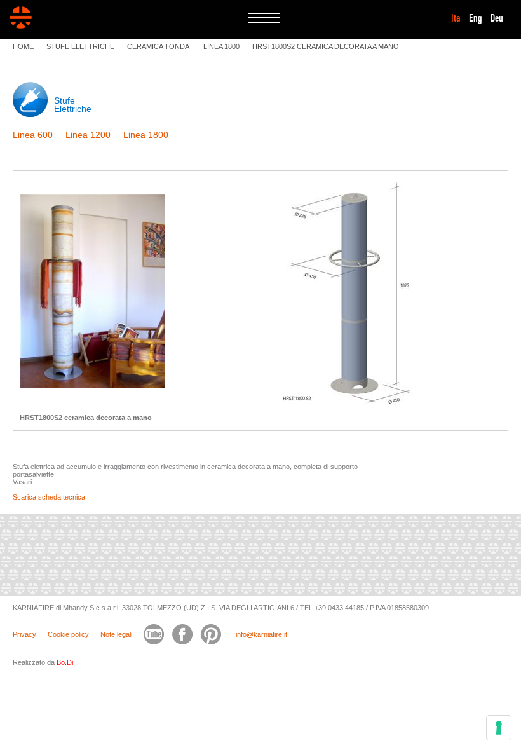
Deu (497, 18)
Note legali (116, 634)
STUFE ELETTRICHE (80, 46)
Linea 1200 (88, 135)
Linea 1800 (145, 135)
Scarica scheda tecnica (49, 497)
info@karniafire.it (261, 634)
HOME (23, 46)
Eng (475, 18)
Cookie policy (68, 634)
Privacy (24, 634)
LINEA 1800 (221, 46)
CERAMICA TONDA (159, 46)
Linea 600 (33, 135)
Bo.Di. (66, 662)
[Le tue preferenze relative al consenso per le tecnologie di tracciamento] (499, 728)
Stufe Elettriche (72, 104)
